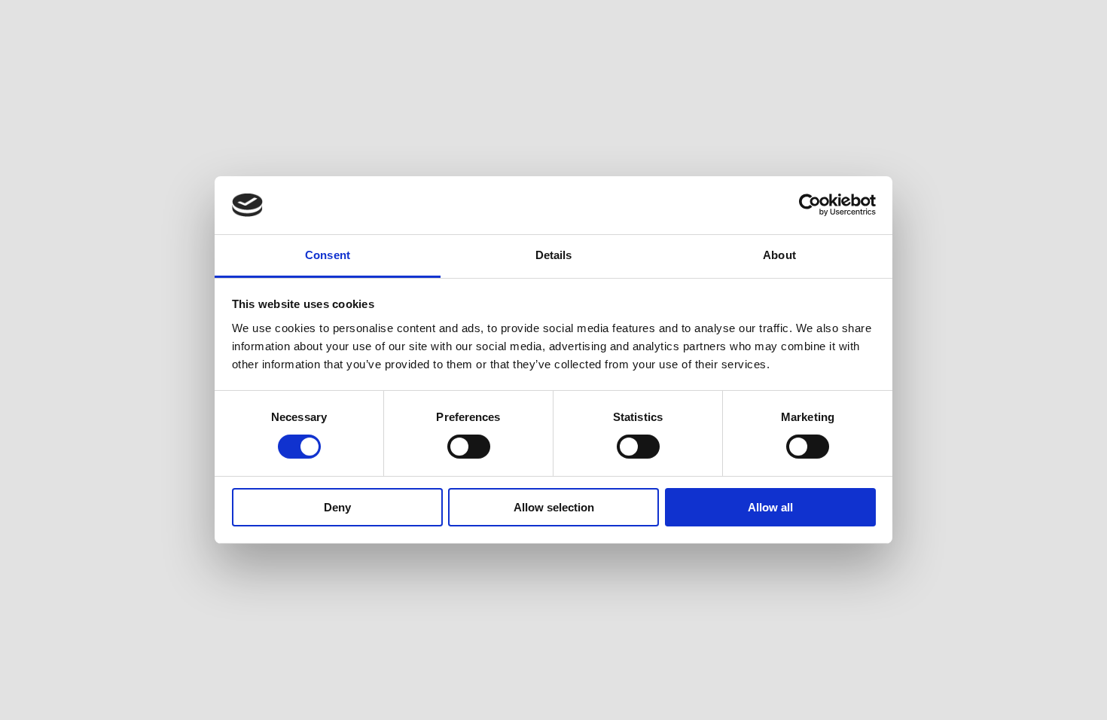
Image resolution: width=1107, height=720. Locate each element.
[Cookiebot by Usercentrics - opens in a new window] (810, 205)
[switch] (468, 447)
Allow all (770, 507)
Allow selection (554, 507)
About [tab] (779, 255)
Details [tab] (553, 255)
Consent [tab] (327, 255)
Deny (337, 507)
